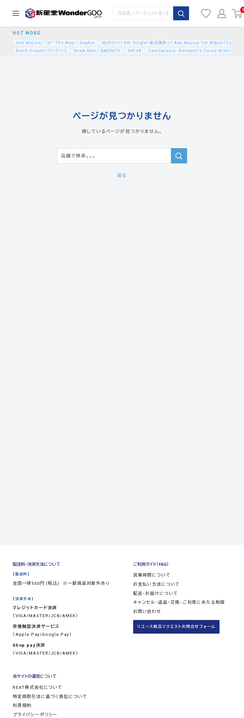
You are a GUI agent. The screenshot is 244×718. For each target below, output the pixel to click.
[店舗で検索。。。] (179, 155)
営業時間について (152, 575)
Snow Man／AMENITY (97, 51)
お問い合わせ (147, 611)
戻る (122, 175)
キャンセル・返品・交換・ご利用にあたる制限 (179, 602)
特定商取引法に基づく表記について (50, 696)
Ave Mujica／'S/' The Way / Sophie (55, 43)
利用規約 (22, 705)
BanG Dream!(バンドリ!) (41, 51)
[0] (237, 13)
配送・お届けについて (155, 593)
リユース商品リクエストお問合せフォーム (176, 626)
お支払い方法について (156, 584)
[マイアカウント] (222, 13)
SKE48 (135, 51)
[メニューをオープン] (16, 13)
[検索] (181, 13)
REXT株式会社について (38, 687)
